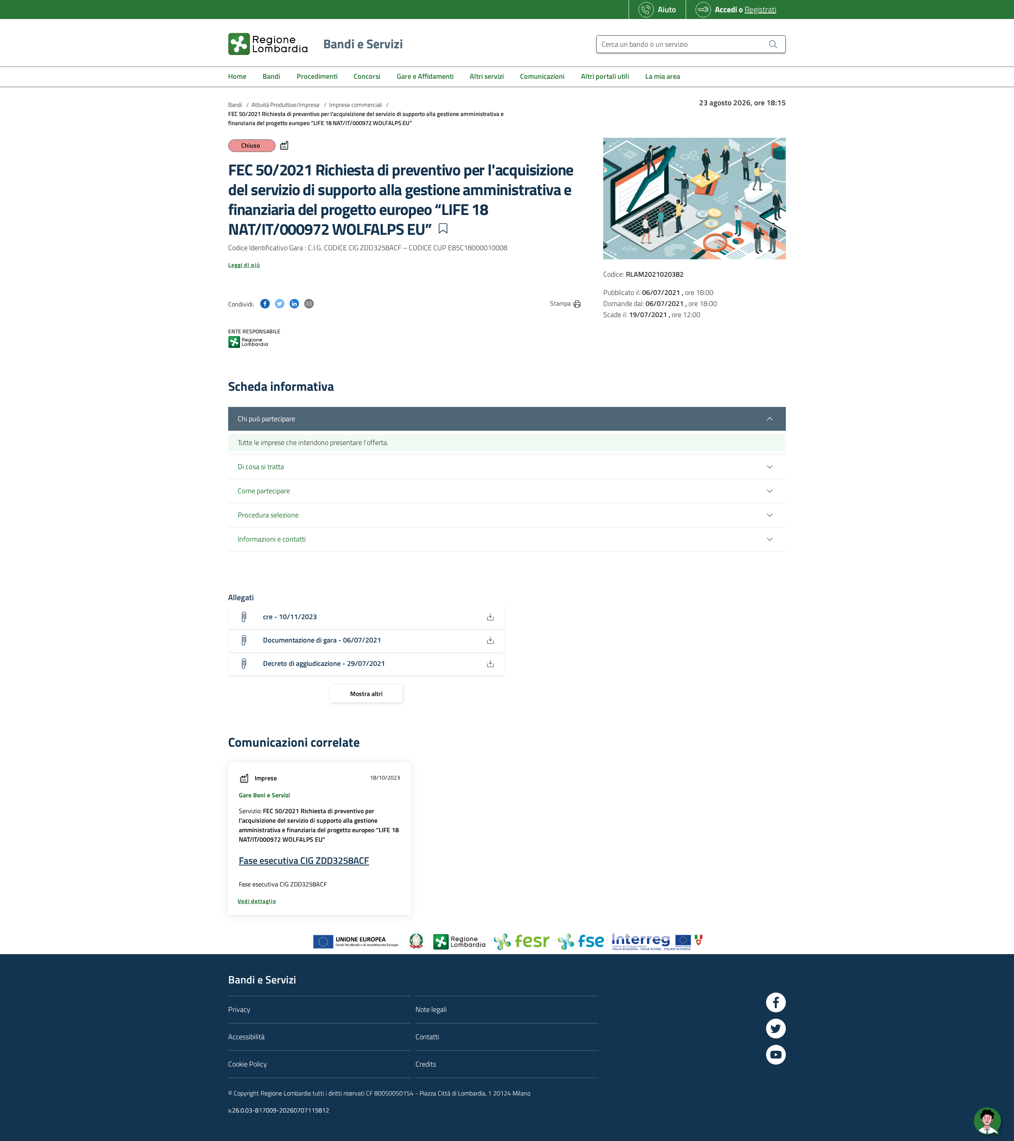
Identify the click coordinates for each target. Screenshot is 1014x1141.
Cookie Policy (247, 1064)
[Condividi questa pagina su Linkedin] (294, 303)
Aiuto (667, 9)
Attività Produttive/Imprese (286, 104)
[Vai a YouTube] (776, 1055)
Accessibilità (246, 1036)
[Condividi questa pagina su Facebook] (265, 303)
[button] (442, 228)
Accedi (726, 9)
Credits (426, 1064)
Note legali (431, 1009)
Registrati (760, 9)
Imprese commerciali (355, 104)
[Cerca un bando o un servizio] (773, 43)
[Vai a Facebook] (776, 1002)
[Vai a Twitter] (776, 1028)
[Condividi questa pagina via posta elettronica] (309, 303)
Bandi (235, 104)
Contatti (427, 1036)
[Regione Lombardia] (248, 343)
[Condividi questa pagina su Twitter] (279, 303)
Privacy (239, 1009)
